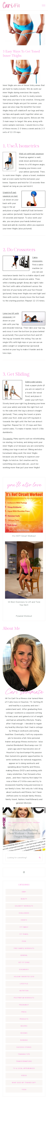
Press (24, 1012)
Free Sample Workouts (24, 948)
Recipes (24, 1026)
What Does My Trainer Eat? (24, 1082)
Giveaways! (24, 969)
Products (24, 1019)
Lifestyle (26, 825)
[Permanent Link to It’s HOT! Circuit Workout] (24, 532)
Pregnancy (24, 1005)
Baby (24, 892)
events (24, 920)
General (24, 955)
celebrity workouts (24, 906)
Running (24, 1040)
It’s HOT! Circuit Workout (24, 536)
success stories (24, 1047)
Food (24, 941)
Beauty (24, 899)
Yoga (24, 1089)
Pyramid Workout (24, 616)
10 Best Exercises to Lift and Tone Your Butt (24, 603)
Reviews (24, 1033)
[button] (43, 4)
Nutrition (24, 991)
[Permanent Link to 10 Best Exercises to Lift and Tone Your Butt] (24, 598)
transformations (24, 1061)
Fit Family (24, 927)
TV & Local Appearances (24, 1068)
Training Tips (24, 1054)
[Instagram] (24, 872)
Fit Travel (18, 825)
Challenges (24, 913)
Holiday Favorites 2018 (24, 977)
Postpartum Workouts (24, 998)
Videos (24, 1075)
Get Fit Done (24, 962)
